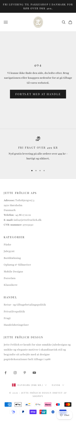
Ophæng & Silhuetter (17, 264)
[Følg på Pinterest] (25, 373)
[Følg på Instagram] (15, 373)
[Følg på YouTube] (34, 373)
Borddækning (12, 258)
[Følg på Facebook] (5, 373)
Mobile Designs (13, 271)
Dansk (56, 385)
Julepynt (9, 251)
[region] (38, 150)
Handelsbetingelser (16, 325)
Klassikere (11, 285)
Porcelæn (9, 278)
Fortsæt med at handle (38, 94)
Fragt (7, 318)
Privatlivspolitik (14, 311)
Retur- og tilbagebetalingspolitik (25, 304)
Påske (7, 244)
